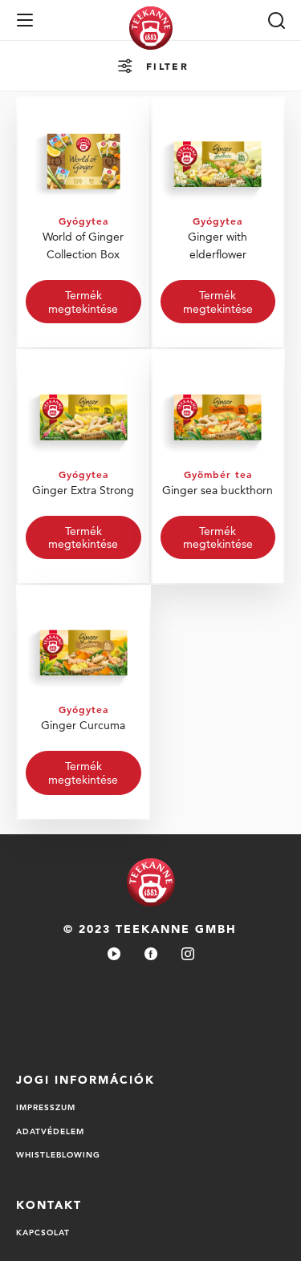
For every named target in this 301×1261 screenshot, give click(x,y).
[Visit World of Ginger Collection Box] (83, 222)
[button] (25, 20)
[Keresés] (276, 20)
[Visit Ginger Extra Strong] (83, 467)
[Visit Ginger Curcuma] (83, 702)
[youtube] (114, 955)
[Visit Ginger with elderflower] (218, 222)
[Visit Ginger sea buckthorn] (218, 467)
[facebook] (150, 955)
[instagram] (187, 955)
